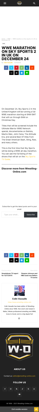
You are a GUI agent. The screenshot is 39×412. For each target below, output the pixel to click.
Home (3, 39)
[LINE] (27, 73)
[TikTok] (22, 389)
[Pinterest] (16, 68)
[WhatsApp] (21, 68)
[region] (19, 23)
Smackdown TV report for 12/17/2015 (10, 274)
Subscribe (31, 214)
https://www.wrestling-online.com (19, 302)
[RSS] (16, 389)
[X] (11, 68)
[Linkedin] (27, 68)
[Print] (16, 73)
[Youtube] (19, 394)
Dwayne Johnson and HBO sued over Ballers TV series (29, 275)
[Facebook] (6, 68)
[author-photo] (19, 296)
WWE (9, 39)
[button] (5, 3)
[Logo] (19, 363)
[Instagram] (19, 318)
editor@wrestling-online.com (24, 376)
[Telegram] (22, 73)
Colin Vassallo (8, 62)
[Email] (11, 73)
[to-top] (36, 408)
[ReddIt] (32, 68)
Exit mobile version (19, 409)
